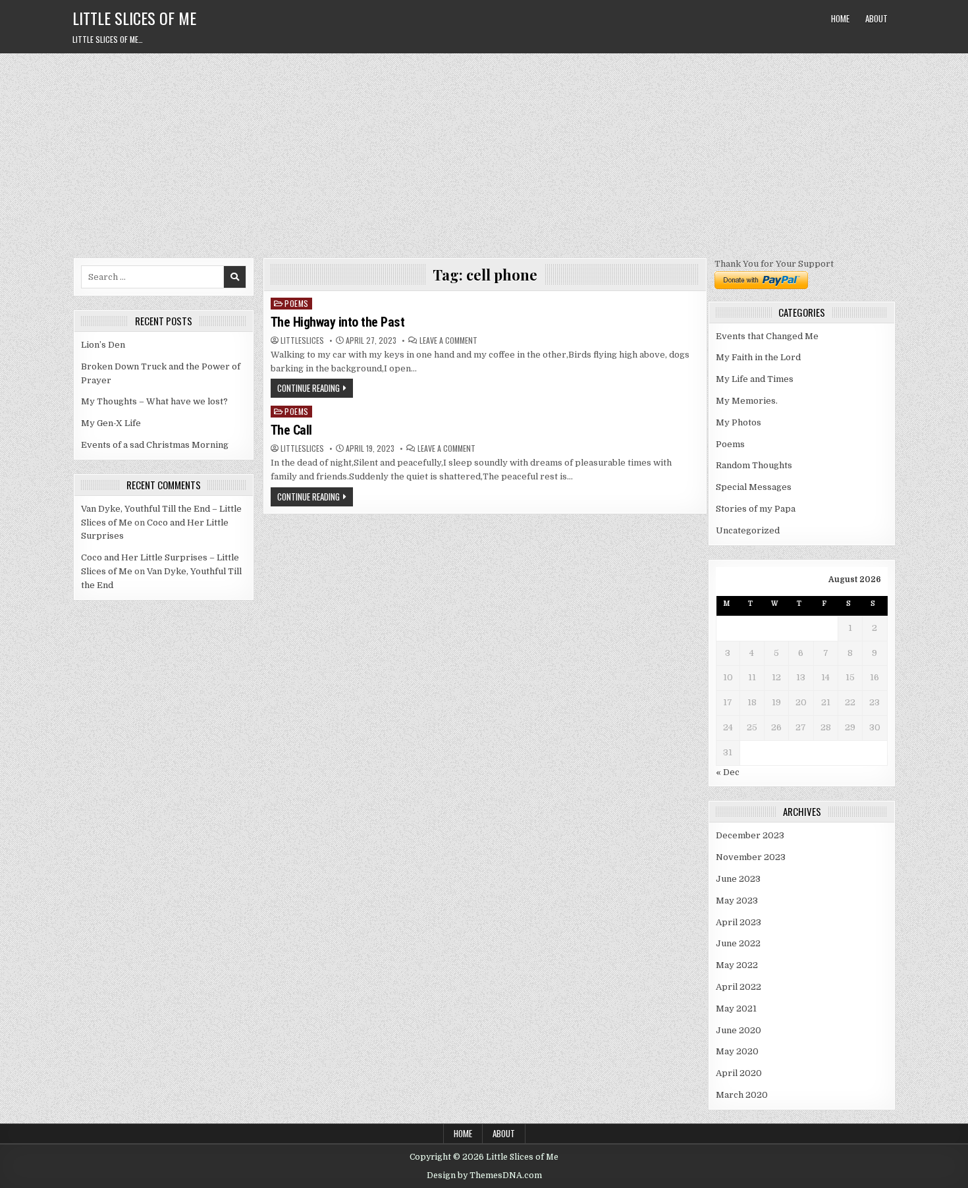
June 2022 (738, 943)
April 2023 (738, 922)
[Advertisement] (484, 152)
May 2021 (736, 1008)
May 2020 (737, 1051)
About (876, 18)
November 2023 (751, 857)
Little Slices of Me (134, 18)
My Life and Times (754, 379)
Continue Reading (308, 387)
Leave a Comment (448, 340)
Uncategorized (748, 530)
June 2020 (738, 1030)
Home (840, 18)
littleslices (302, 340)
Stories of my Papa (755, 509)
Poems (296, 303)
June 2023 (738, 879)
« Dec (727, 772)
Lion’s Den (103, 345)
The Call (291, 430)
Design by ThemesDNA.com (484, 1175)
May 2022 (737, 965)
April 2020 (739, 1073)
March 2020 (742, 1095)
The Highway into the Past (338, 322)
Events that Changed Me (767, 336)
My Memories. (747, 401)
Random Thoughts (754, 465)
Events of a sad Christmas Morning (155, 445)
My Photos (738, 422)
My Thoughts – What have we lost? (154, 401)
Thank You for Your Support (774, 264)
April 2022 (738, 987)
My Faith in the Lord (758, 357)
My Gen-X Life (111, 423)
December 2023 (750, 835)
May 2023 (737, 900)
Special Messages (754, 487)
